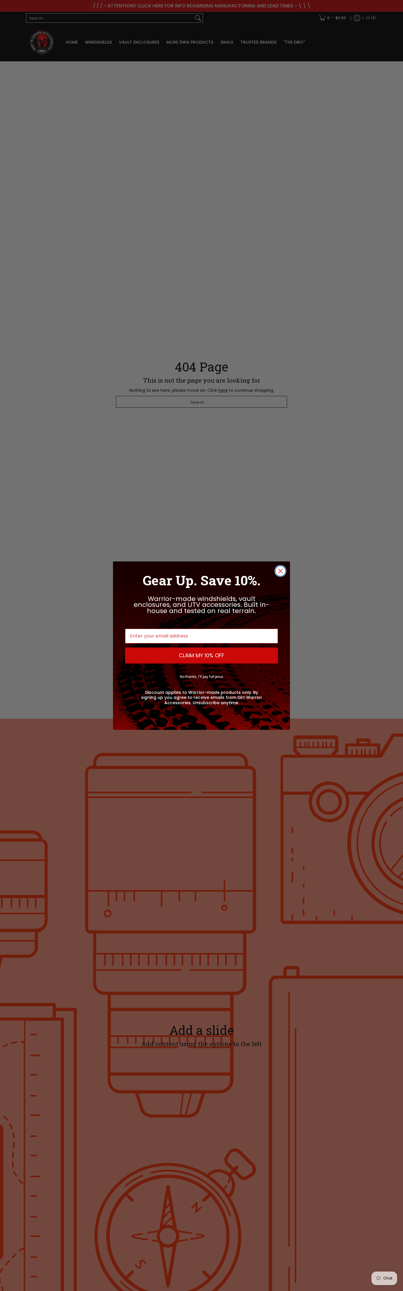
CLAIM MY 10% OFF (201, 655)
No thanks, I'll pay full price (201, 677)
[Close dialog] (280, 571)
